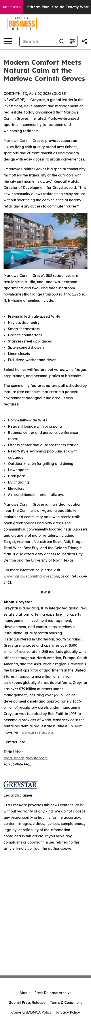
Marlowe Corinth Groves (24, 140)
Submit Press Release (27, 1002)
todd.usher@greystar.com (25, 758)
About (24, 993)
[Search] (61, 41)
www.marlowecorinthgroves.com (31, 576)
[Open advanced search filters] (72, 41)
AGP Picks (12, 7)
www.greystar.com (37, 732)
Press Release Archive (53, 993)
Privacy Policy (68, 1012)
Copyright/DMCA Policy (31, 1012)
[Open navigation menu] (8, 41)
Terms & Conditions (66, 1002)
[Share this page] (84, 41)
